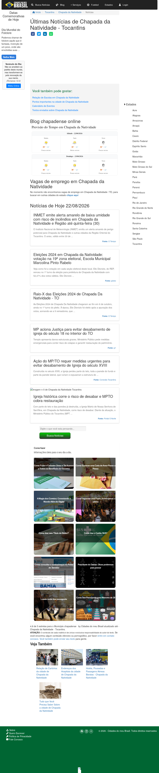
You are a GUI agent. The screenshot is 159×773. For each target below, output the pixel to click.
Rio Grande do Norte (142, 207)
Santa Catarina (139, 228)
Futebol (95, 5)
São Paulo (137, 238)
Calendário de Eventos (43, 105)
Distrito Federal (140, 141)
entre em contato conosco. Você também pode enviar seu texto (72, 637)
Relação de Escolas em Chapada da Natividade (55, 97)
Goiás (135, 151)
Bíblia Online (13, 85)
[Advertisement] (74, 57)
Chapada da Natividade (70, 12)
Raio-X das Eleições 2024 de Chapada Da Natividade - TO (67, 295)
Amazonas (137, 120)
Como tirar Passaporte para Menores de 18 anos (95, 599)
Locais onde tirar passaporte (54, 599)
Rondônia (137, 213)
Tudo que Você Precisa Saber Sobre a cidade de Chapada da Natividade (50, 706)
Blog (61, 5)
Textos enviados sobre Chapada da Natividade (55, 110)
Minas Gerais (138, 171)
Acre (134, 110)
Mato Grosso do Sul (142, 166)
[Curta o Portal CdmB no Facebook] (82, 731)
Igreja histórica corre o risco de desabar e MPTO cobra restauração (73, 398)
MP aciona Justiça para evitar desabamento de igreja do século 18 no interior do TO (71, 331)
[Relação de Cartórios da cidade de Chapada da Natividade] (47, 656)
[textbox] (62, 428)
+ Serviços (76, 5)
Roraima (136, 223)
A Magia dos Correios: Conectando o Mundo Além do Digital (54, 500)
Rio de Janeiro (139, 202)
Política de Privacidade (19, 736)
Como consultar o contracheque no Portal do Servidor (54, 566)
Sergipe (136, 233)
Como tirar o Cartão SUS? (95, 533)
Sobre (12, 730)
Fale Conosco (15, 739)
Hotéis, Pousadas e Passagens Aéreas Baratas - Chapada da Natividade (97, 673)
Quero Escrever (16, 733)
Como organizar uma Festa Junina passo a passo (95, 500)
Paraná (136, 187)
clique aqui (72, 195)
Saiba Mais (9, 57)
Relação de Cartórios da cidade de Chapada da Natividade (46, 673)
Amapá (135, 125)
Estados (109, 5)
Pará (134, 177)
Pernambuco (138, 192)
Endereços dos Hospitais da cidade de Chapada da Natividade (70, 673)
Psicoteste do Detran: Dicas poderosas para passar (96, 566)
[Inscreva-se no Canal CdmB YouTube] (86, 731)
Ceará (135, 135)
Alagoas (136, 115)
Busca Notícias (42, 5)
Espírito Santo (139, 146)
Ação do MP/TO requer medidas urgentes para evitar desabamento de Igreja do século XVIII (71, 363)
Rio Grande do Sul (141, 218)
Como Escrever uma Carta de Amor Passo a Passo (95, 467)
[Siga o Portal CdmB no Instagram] (91, 731)
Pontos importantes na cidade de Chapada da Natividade (60, 101)
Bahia (135, 130)
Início (38, 12)
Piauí (134, 197)
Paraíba (136, 182)
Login (125, 5)
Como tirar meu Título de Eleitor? (54, 533)
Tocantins (49, 12)
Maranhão (137, 156)
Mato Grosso (138, 161)
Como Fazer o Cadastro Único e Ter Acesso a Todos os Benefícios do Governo (54, 467)
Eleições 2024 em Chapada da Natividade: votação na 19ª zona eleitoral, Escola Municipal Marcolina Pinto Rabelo (71, 258)
